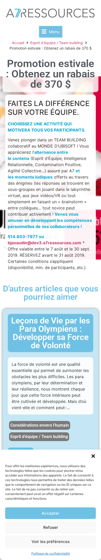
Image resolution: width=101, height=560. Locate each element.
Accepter (50, 513)
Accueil (18, 42)
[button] (93, 456)
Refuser (50, 527)
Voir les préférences (51, 541)
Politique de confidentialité (50, 553)
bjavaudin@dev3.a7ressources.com (44, 242)
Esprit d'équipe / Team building (56, 42)
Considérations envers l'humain (39, 425)
